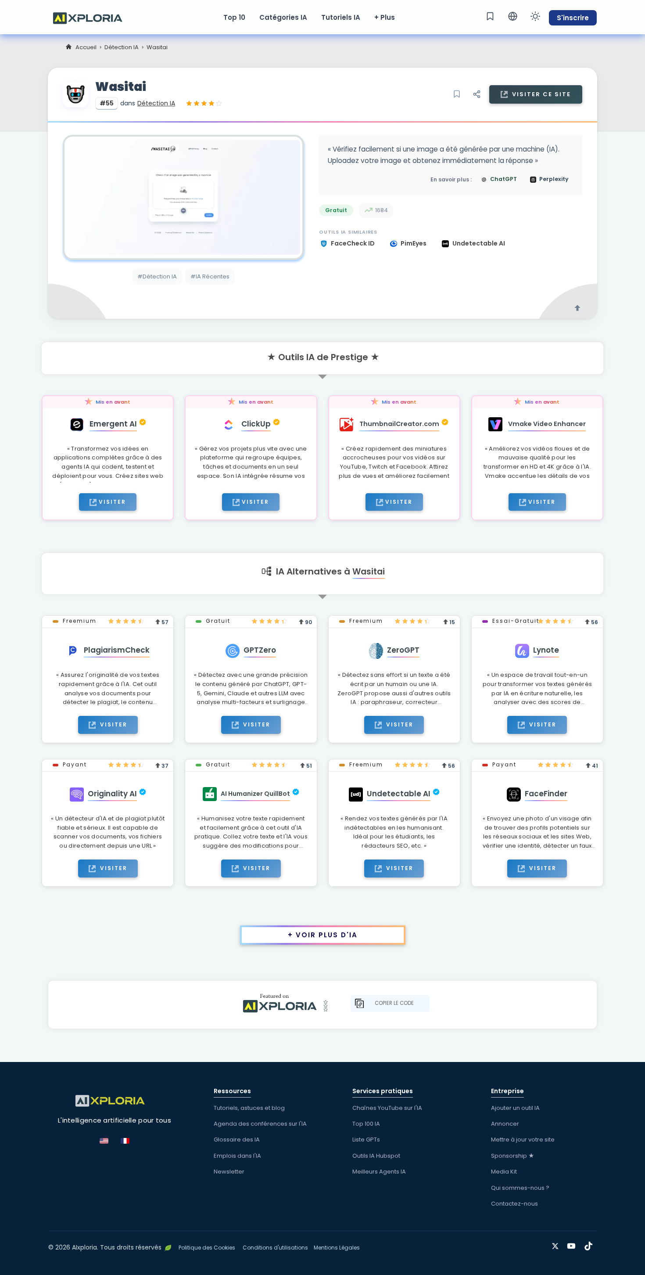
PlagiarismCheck (117, 650)
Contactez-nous (514, 1203)
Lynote (546, 650)
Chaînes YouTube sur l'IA (387, 1108)
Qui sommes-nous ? (520, 1188)
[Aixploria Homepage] (92, 17)
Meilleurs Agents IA (379, 1171)
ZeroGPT (403, 650)
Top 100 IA (366, 1124)
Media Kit (504, 1171)
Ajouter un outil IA (515, 1108)
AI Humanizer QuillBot (255, 793)
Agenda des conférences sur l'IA (260, 1124)
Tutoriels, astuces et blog (249, 1108)
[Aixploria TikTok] (590, 1244)
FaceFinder (546, 793)
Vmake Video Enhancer (547, 423)
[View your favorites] (490, 16)
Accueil (86, 47)
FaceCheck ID (353, 243)
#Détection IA (157, 276)
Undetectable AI (478, 243)
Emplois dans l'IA (237, 1156)
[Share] (476, 94)
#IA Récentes (209, 276)
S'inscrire (573, 17)
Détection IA (121, 47)
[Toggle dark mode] (535, 16)
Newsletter (229, 1171)
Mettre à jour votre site (523, 1139)
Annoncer (505, 1124)
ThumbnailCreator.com (399, 423)
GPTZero (260, 650)
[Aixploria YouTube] (573, 1244)
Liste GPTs (366, 1139)
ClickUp (256, 424)
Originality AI (112, 793)
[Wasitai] (183, 197)
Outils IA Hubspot (376, 1156)
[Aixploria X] (557, 1244)
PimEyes (414, 243)
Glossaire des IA (237, 1139)
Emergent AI (113, 424)
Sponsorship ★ (512, 1156)
